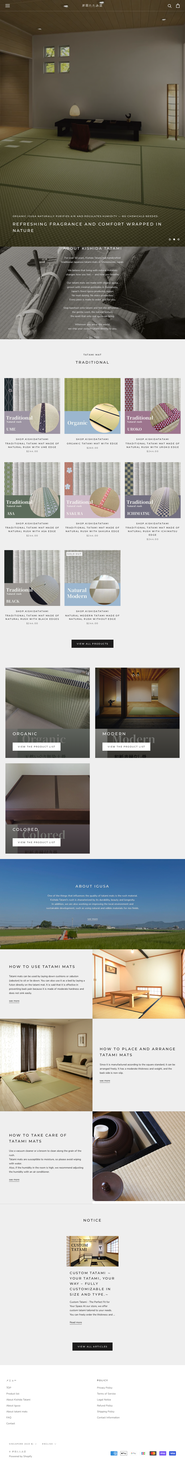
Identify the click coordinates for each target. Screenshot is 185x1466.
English (47, 1444)
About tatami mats (16, 1411)
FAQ (8, 1417)
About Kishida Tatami (18, 1399)
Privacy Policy (104, 1387)
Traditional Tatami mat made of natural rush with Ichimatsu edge (153, 531)
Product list (12, 1393)
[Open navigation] (7, 5)
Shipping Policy (105, 1411)
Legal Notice (104, 1399)
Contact (10, 1423)
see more (94, 337)
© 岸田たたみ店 (17, 1451)
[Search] (170, 6)
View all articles (92, 1346)
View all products (92, 643)
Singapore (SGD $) (21, 1444)
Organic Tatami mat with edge (92, 443)
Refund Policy (105, 1405)
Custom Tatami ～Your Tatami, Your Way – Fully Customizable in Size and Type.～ (92, 1283)
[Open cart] (178, 6)
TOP (8, 1387)
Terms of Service (106, 1393)
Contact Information (108, 1417)
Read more (76, 1322)
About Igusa (13, 1405)
